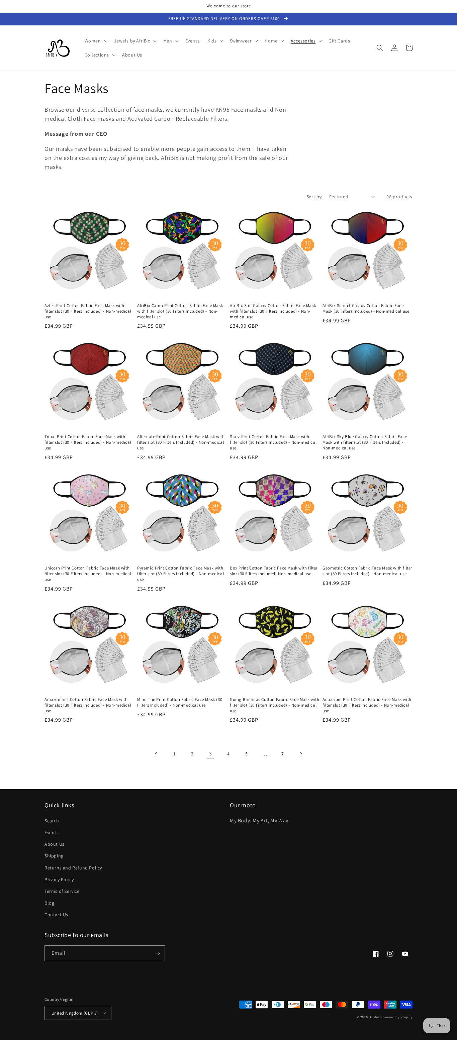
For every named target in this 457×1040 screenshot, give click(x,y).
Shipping (54, 856)
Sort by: (314, 197)
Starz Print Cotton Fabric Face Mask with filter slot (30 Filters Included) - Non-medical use (273, 442)
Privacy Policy (59, 879)
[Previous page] (156, 753)
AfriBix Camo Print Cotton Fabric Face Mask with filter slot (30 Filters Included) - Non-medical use (180, 311)
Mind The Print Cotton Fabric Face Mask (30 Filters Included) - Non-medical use (179, 702)
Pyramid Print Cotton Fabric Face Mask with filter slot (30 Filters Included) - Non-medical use (180, 573)
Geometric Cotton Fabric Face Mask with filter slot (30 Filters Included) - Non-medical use (367, 571)
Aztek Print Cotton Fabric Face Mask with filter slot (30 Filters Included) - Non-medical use (87, 311)
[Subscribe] (157, 953)
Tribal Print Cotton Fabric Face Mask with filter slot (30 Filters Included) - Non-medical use (87, 442)
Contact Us (56, 915)
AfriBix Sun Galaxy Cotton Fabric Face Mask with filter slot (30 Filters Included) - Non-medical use (273, 311)
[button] (95, 41)
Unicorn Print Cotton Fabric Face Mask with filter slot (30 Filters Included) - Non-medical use (87, 573)
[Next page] (300, 753)
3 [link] (210, 753)
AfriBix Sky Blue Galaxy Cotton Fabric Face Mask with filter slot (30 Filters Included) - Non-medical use (365, 442)
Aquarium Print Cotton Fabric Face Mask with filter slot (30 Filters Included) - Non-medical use (367, 705)
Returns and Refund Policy (73, 868)
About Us (54, 844)
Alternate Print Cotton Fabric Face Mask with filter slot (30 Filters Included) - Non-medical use (180, 442)
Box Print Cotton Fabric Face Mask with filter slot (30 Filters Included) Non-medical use (273, 571)
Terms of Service (62, 891)
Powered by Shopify (396, 1017)
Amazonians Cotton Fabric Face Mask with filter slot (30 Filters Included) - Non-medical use (87, 705)
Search (51, 821)
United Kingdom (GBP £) (75, 1013)
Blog (49, 903)
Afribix (375, 1017)
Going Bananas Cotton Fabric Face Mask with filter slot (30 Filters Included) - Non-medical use (274, 705)
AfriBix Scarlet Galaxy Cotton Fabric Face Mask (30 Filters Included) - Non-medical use (366, 308)
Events (51, 832)
